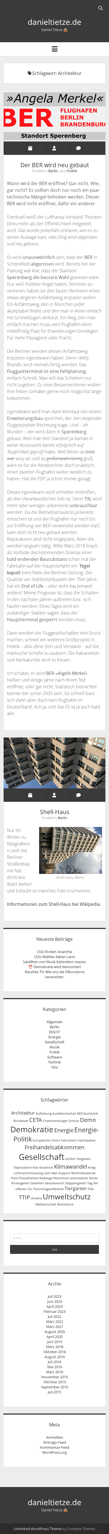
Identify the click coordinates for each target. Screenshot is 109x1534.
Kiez (36, 1167)
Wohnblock (65, 1204)
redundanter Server (84, 1178)
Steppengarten (75, 1183)
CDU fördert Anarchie (54, 951)
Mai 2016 (54, 1366)
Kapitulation (23, 1167)
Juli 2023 (54, 1296)
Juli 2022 (54, 1316)
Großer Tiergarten (78, 1159)
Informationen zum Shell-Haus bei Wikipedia (53, 904)
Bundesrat (20, 1121)
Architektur (23, 1113)
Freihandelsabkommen (54, 1147)
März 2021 (54, 1326)
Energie (54, 1036)
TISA (90, 1189)
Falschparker (86, 1140)
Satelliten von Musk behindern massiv (54, 961)
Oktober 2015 (54, 1381)
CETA (35, 1120)
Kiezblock (46, 1167)
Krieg (91, 1167)
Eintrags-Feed (54, 1442)
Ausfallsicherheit (64, 1113)
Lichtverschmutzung (28, 1173)
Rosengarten (20, 1183)
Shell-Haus (54, 763)
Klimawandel (70, 1166)
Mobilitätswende (83, 1173)
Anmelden (54, 1437)
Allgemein (54, 1021)
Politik (72, 170)
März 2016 (54, 1371)
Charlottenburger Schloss (61, 1121)
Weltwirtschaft (45, 1204)
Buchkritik (91, 1113)
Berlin (53, 170)
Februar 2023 (54, 1311)
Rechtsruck (61, 1178)
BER (80, 1113)
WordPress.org (54, 1452)
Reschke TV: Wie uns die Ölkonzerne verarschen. (54, 974)
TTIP (24, 1197)
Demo (88, 1120)
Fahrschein (69, 1140)
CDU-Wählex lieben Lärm (54, 956)
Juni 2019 (54, 1341)
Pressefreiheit (29, 1178)
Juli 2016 (54, 1361)
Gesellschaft (55, 1041)
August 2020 (54, 1331)
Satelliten (37, 1183)
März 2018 (54, 1346)
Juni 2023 (54, 1301)
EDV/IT (54, 1031)
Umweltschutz (67, 1197)
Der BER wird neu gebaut (54, 116)
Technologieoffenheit (48, 1189)
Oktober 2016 (54, 1351)
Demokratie (31, 1129)
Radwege (46, 1178)
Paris (14, 1178)
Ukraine (36, 1198)
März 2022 (54, 1321)
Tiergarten (76, 1188)
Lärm (47, 1173)
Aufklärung (44, 1113)
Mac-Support (61, 1173)
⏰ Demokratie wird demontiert (54, 966)
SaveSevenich (54, 1183)
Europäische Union (46, 1140)
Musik (54, 1047)
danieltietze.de (54, 21)
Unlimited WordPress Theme (37, 1528)
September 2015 (54, 1386)
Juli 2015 (54, 1391)
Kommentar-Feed (54, 1447)
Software (54, 1057)
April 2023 (54, 1306)
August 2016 (54, 1356)
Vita (54, 1067)
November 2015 (54, 1376)
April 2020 (54, 1336)
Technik (54, 1062)
